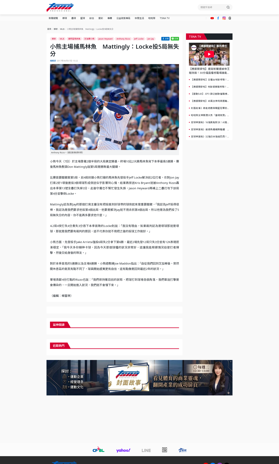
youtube (212, 18)
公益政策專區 (123, 18)
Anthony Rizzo (123, 38)
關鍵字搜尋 (215, 7)
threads (230, 18)
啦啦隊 (151, 18)
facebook (218, 18)
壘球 (73, 18)
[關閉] (231, 361)
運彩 (100, 18)
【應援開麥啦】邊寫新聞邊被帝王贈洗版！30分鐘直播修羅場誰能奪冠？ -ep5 (209, 71)
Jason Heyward (105, 38)
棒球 (64, 18)
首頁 (49, 29)
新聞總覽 (53, 18)
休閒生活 (139, 18)
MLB (62, 29)
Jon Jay (150, 38)
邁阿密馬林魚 (74, 38)
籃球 (82, 18)
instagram (224, 18)
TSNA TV (165, 18)
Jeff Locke (139, 38)
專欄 (109, 18)
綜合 (91, 18)
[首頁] (60, 7)
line (175, 39)
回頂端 (271, 413)
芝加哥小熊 (89, 38)
